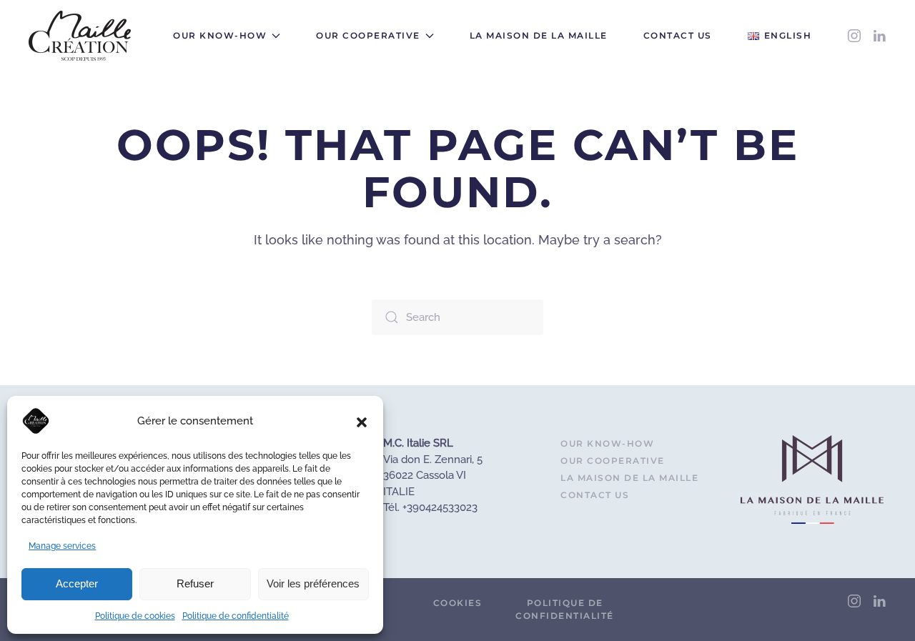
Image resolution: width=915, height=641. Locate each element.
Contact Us (677, 35)
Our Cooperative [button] (368, 35)
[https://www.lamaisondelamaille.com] (812, 478)
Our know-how (607, 443)
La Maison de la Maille (539, 35)
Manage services (62, 546)
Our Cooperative (612, 460)
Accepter (77, 583)
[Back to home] (80, 35)
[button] (362, 421)
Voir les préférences (313, 583)
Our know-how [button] (220, 35)
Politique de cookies (135, 616)
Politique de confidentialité (235, 616)
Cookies (458, 602)
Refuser (195, 583)
